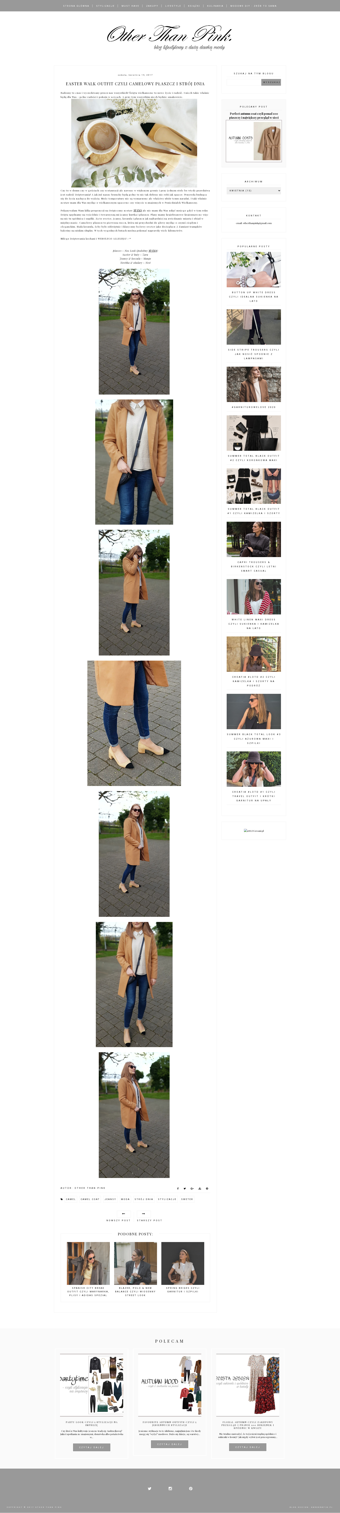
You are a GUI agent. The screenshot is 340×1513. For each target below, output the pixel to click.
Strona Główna (76, 6)
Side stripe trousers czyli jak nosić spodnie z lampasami (254, 354)
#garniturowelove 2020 (254, 407)
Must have (130, 6)
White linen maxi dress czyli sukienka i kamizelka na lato (253, 624)
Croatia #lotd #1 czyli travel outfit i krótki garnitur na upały (254, 796)
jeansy (110, 1199)
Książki (194, 6)
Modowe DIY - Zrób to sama (253, 6)
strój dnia (144, 1199)
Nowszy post (118, 1220)
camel (71, 1199)
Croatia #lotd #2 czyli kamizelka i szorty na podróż (254, 681)
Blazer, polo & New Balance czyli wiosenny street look (135, 1292)
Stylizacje (105, 6)
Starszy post (150, 1220)
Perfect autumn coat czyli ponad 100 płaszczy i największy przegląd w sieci (254, 115)
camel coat (90, 1199)
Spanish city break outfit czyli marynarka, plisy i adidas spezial (88, 1292)
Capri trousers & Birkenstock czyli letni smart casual (254, 566)
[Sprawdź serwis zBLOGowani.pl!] (254, 830)
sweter (187, 1199)
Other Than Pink (48, 1507)
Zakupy (152, 6)
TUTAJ (137, 210)
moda (125, 1199)
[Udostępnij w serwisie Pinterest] (207, 1189)
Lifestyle (173, 6)
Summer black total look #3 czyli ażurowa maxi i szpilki (254, 738)
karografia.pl (322, 1507)
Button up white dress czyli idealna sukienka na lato (254, 296)
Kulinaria (215, 6)
